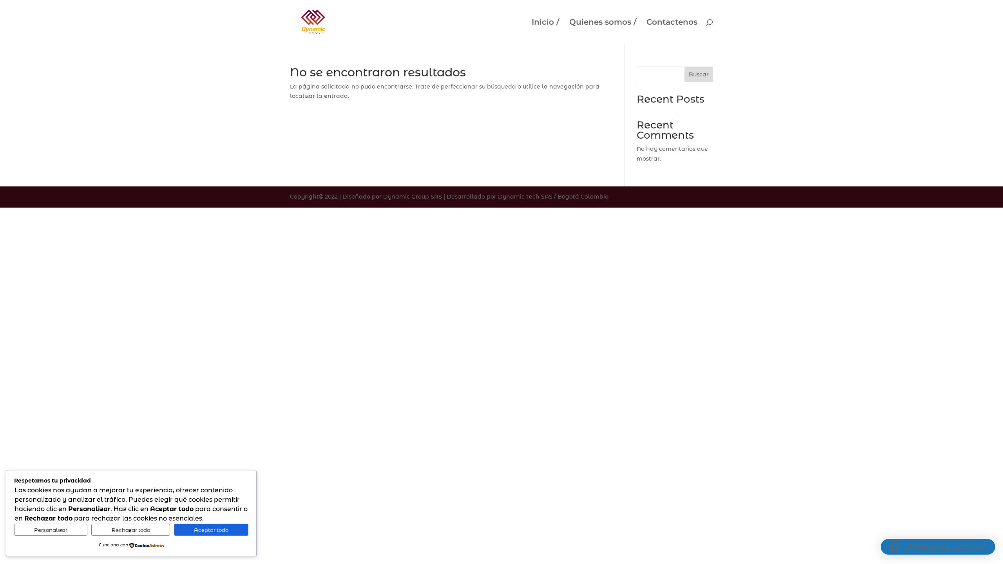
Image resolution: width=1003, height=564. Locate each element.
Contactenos (671, 23)
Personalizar (50, 530)
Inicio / (545, 23)
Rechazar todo (131, 530)
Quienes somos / (602, 23)
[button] (938, 547)
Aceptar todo (211, 530)
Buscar (699, 74)
